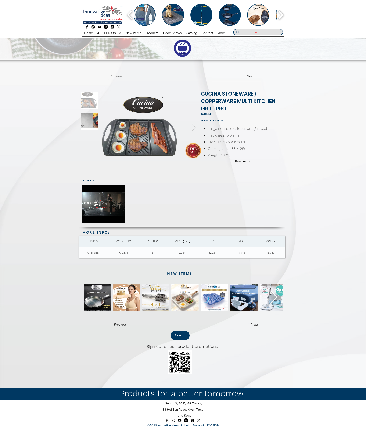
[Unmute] (95, 217)
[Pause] (88, 217)
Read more (242, 161)
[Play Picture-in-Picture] (123, 217)
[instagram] (93, 27)
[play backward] (130, 14)
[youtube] (99, 27)
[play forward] (281, 14)
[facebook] (87, 27)
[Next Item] (193, 127)
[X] (118, 27)
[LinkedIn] (106, 27)
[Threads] (112, 27)
